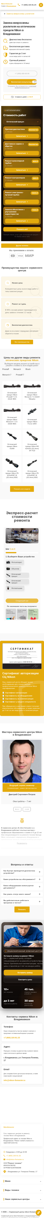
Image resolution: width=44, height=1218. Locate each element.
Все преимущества (22, 342)
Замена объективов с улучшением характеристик (15, 211)
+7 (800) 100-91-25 (28, 5)
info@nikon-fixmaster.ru (14, 1080)
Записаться (21, 136)
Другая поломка (22, 245)
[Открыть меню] (41, 5)
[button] (17, 809)
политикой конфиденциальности (25, 86)
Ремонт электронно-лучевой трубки (14, 193)
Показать (22, 909)
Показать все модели (22, 489)
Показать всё (22, 229)
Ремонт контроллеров (15, 178)
